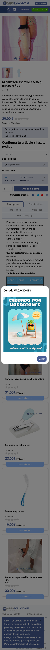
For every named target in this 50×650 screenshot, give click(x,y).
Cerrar (42, 359)
